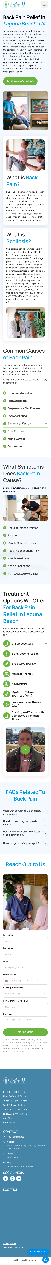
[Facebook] (5, 1178)
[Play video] (25, 750)
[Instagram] (12, 1178)
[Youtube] (18, 1178)
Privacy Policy (9, 1243)
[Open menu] (44, 4)
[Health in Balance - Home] (14, 5)
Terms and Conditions (13, 1247)
